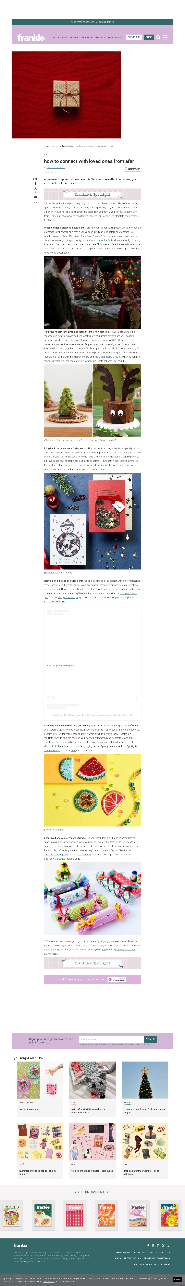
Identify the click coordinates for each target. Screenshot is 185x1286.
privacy (85, 668)
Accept (177, 1279)
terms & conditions (96, 670)
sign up (92, 660)
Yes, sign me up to (93, 650)
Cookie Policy (49, 1281)
